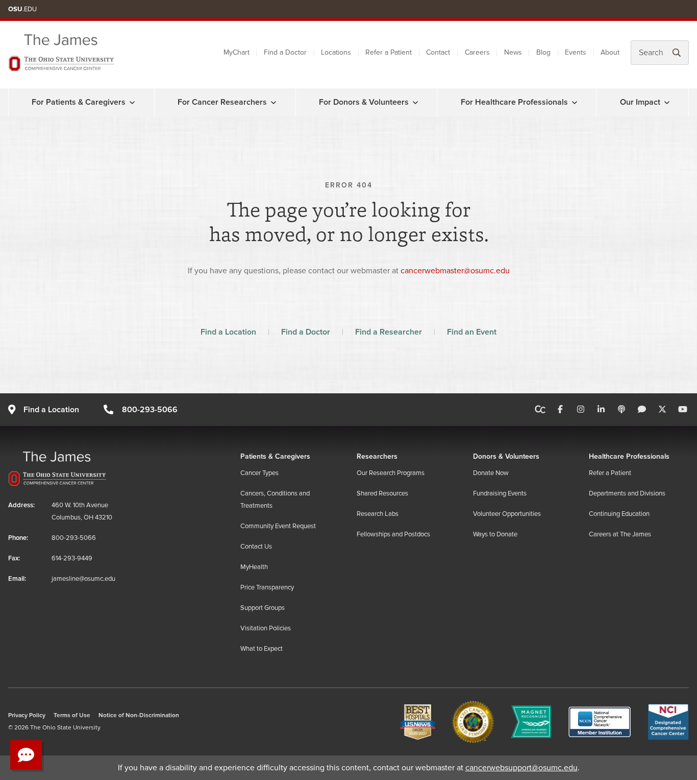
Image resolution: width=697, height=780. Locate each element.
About (610, 52)
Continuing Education (619, 514)
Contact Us (256, 546)
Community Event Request (278, 526)
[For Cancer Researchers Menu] (273, 102)
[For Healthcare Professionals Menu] (574, 102)
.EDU (22, 9)
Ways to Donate (495, 534)
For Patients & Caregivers (79, 102)
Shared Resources (382, 493)
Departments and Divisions (627, 493)
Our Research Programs (391, 473)
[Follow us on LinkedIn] (601, 409)
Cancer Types (259, 473)
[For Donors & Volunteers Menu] (415, 102)
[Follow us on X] (662, 409)
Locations (336, 52)
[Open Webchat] (26, 755)
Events (575, 52)
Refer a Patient (388, 52)
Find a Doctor (285, 52)
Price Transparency (267, 587)
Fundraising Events (500, 493)
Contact (438, 52)
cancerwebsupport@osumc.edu (521, 768)
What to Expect (261, 649)
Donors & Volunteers (506, 456)
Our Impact (640, 102)
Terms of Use (72, 715)
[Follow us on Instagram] (580, 409)
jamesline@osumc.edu (83, 579)
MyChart (236, 52)
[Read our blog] (642, 409)
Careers (477, 52)
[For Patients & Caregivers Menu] (132, 102)
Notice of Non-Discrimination (138, 715)
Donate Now (491, 473)
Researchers (377, 456)
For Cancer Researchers (222, 102)
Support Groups (262, 608)
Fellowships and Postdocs (393, 534)
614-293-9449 (72, 558)
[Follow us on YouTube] (682, 409)
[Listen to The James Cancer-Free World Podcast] (621, 409)
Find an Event (471, 332)
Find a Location (228, 332)
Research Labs (378, 514)
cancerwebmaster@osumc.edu (455, 271)
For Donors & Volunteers (364, 102)
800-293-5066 (149, 410)
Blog (543, 52)
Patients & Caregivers (275, 456)
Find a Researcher (388, 332)
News (513, 52)
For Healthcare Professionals (514, 102)
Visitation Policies (265, 628)
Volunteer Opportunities (507, 514)
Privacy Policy (26, 715)
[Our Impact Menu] (667, 102)
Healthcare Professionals (629, 456)
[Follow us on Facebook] (560, 409)
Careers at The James (620, 534)
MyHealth (254, 567)
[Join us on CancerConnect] (540, 409)
